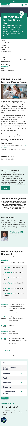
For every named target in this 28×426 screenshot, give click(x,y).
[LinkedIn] (6, 407)
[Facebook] (2, 407)
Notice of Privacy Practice (15, 412)
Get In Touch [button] (8, 363)
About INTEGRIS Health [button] (9, 368)
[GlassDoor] (10, 407)
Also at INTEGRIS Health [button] (10, 392)
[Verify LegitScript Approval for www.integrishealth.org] (4, 420)
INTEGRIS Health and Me (10, 170)
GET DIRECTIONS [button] (8, 54)
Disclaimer (3, 414)
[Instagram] (14, 407)
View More (7, 350)
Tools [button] (5, 378)
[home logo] (4, 5)
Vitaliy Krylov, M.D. (17, 232)
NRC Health (16, 355)
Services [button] (6, 373)
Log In (5, 188)
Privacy (23, 412)
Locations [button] (7, 382)
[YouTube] (17, 407)
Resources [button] (7, 387)
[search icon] (22, 5)
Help (14, 1)
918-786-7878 (5, 42)
